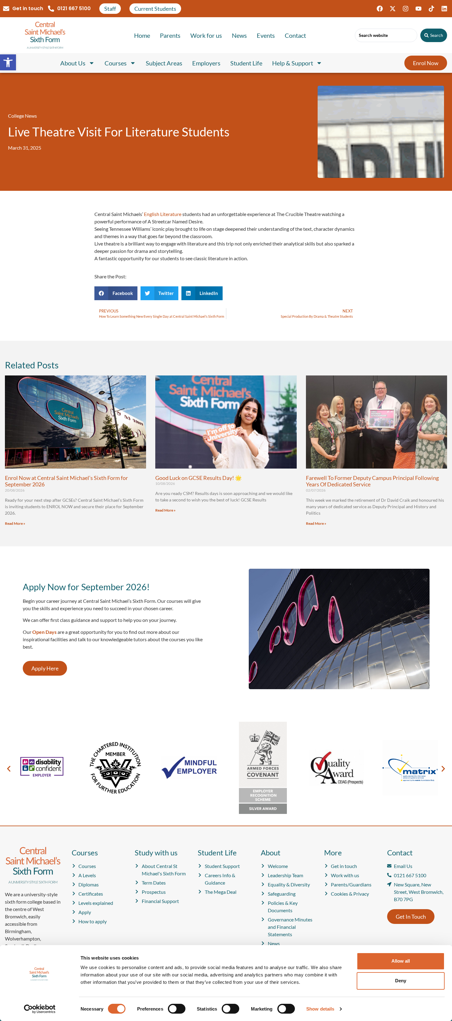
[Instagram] (405, 9)
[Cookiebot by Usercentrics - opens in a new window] (40, 1009)
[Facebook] (380, 9)
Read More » (15, 523)
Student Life (246, 63)
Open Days (44, 632)
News (239, 35)
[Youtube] (418, 9)
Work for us (206, 35)
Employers (206, 63)
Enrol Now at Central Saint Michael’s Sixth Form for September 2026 (66, 481)
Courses (116, 63)
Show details (320, 1008)
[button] (8, 62)
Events (266, 35)
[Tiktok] (431, 9)
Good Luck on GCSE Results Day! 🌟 (198, 477)
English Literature (162, 214)
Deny (400, 980)
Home (142, 35)
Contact (295, 35)
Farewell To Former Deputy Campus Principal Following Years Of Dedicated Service (372, 481)
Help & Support (292, 63)
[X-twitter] (393, 9)
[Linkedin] (444, 9)
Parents (170, 35)
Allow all (400, 961)
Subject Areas (164, 63)
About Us (72, 63)
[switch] (176, 1009)
